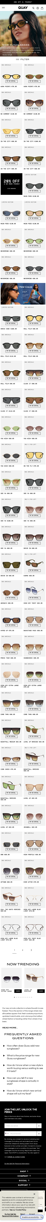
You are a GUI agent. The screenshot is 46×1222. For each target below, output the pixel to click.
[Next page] (31, 950)
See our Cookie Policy (18, 1210)
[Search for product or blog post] (33, 8)
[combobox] (6, 1133)
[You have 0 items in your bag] (42, 8)
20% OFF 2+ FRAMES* (23, 2)
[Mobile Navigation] (4, 7)
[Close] (34, 1194)
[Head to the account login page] (38, 8)
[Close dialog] (43, 1185)
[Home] (23, 7)
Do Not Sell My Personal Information (16, 1163)
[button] (14, 997)
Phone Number (11, 1129)
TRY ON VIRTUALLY (11, 81)
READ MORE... (10, 1028)
